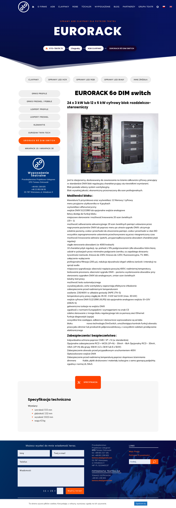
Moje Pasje (134, 451)
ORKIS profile (39, 93)
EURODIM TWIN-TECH (39, 133)
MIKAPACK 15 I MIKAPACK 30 (39, 148)
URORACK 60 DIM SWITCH (39, 140)
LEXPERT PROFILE (39, 109)
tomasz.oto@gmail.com (102, 458)
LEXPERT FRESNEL (39, 117)
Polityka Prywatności (139, 455)
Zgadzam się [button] (141, 503)
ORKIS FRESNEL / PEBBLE (39, 101)
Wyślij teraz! (75, 491)
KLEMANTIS (39, 125)
